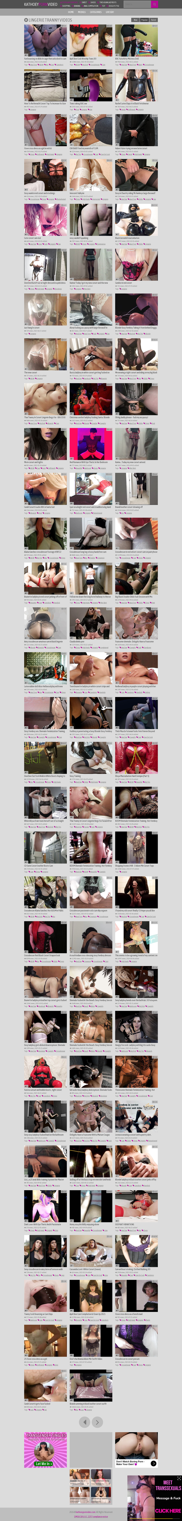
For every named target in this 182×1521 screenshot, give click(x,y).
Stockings (58, 289)
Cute (40, 244)
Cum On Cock (105, 154)
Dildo (140, 199)
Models (82, 12)
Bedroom (87, 468)
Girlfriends (131, 109)
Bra (47, 65)
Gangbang (147, 647)
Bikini (93, 1006)
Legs (62, 1275)
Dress (32, 154)
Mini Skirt (87, 289)
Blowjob (104, 378)
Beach (86, 1006)
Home (71, 12)
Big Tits (78, 154)
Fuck (77, 109)
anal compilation (90, 6)
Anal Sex (124, 65)
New (135, 20)
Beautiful (79, 468)
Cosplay (94, 423)
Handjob (57, 603)
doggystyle (113, 6)
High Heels (50, 154)
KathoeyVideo (40, 4)
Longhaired (104, 647)
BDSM (41, 65)
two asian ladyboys (107, 2)
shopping (66, 6)
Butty (140, 65)
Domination (101, 244)
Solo (56, 1230)
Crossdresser (95, 65)
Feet (153, 603)
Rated (153, 20)
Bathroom (133, 1006)
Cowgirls (103, 423)
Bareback (87, 378)
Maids (148, 1320)
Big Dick (85, 65)
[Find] (154, 4)
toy (103, 6)
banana (77, 6)
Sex (90, 109)
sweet (84, 2)
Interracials (96, 199)
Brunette (33, 603)
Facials (86, 827)
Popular (144, 20)
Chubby (92, 558)
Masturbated (61, 199)
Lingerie (33, 109)
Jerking (147, 692)
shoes (93, 2)
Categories (96, 12)
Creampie (100, 558)
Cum (52, 65)
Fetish (123, 109)
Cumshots (59, 65)
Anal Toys (33, 65)
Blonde (147, 334)
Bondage (41, 1051)
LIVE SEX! (110, 12)
